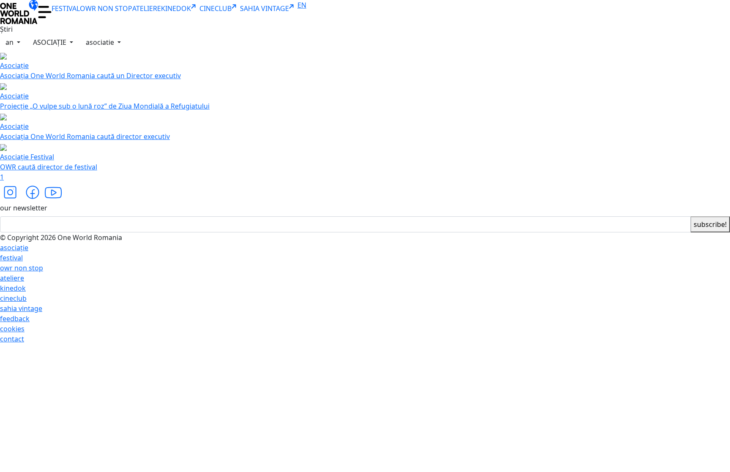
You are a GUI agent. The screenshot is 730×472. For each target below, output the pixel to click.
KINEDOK (176, 8)
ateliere (12, 278)
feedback (15, 318)
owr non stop (21, 268)
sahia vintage (21, 308)
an (10, 42)
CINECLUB (215, 8)
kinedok (13, 288)
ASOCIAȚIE (50, 42)
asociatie (101, 42)
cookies (12, 328)
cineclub (13, 298)
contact (12, 339)
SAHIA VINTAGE (264, 8)
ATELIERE (146, 8)
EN (301, 5)
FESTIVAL (66, 8)
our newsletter (23, 208)
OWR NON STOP (106, 8)
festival (11, 257)
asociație (14, 247)
